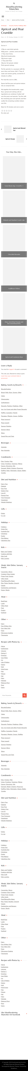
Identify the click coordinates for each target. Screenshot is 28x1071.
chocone (3, 651)
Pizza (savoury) (5, 419)
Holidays (3, 527)
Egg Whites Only (6, 626)
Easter (3, 536)
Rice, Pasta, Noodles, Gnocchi (10, 583)
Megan (3, 674)
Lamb (3, 603)
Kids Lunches (5, 558)
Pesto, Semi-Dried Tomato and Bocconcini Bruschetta (14, 322)
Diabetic (3, 486)
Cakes (3, 396)
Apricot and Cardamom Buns (14, 357)
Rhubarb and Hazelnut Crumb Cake (14, 220)
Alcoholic (4, 447)
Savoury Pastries (6, 426)
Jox (2, 660)
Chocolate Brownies (14, 254)
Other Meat (4, 606)
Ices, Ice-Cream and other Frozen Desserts (14, 409)
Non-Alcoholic (5, 450)
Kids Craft (4, 556)
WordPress (14, 1068)
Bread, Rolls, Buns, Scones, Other (11, 392)
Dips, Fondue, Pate (7, 461)
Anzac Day (4, 529)
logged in (12, 369)
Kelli (2, 667)
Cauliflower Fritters (14, 288)
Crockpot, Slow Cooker (8, 574)
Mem (2, 37)
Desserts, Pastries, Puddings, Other (17, 25)
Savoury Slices (5, 430)
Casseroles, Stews (6, 572)
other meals (4, 579)
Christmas (4, 534)
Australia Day (5, 531)
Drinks (3, 513)
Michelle (3, 681)
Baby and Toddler (6, 552)
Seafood (3, 613)
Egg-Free (4, 488)
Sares (3, 687)
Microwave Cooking (7, 633)
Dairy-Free (4, 484)
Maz (2, 671)
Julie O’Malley (5, 662)
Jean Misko (4, 658)
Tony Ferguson (5, 498)
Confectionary (5, 403)
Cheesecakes (5, 399)
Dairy (2, 624)
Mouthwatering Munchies (14, 7)
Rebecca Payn (5, 683)
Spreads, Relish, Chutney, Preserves (12, 468)
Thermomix (4, 635)
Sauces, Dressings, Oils (8, 466)
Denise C (4, 653)
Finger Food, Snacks (7, 576)
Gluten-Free (4, 491)
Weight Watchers (6, 502)
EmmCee (3, 655)
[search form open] (14, 3)
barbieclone (4, 649)
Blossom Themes (14, 1066)
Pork (2, 608)
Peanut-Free (5, 495)
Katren (3, 665)
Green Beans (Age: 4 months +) (14, 186)
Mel (2, 676)
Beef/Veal (4, 601)
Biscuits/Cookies (6, 389)
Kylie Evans (4, 669)
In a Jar (3, 516)
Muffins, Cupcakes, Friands (9, 413)
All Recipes (4, 25)
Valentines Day (5, 540)
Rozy (2, 685)
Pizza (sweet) (5, 423)
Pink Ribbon (4, 538)
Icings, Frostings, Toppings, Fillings (11, 464)
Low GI (3, 493)
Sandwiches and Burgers (8, 588)
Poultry (3, 610)
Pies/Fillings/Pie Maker (8, 581)
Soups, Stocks (5, 590)
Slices (3, 433)
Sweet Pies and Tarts (7, 436)
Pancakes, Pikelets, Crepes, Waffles (12, 416)
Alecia (3, 646)
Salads (3, 585)
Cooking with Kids (6, 554)
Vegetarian (4, 500)
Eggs (2, 631)
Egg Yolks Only (5, 628)
